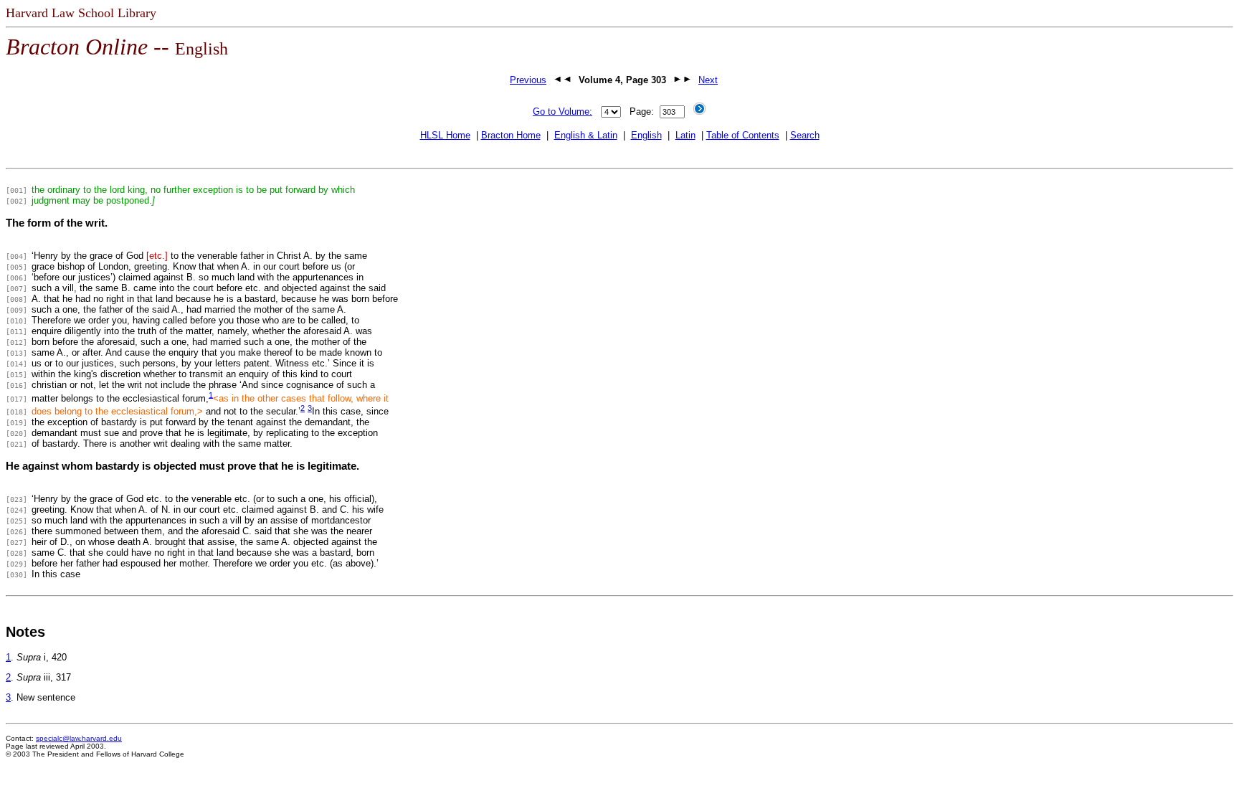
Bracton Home (511, 135)
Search (805, 135)
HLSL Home (445, 135)
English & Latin (585, 135)
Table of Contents (742, 135)
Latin (685, 135)
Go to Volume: (562, 111)
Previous (528, 80)
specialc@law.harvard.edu (79, 738)
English (646, 135)
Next (708, 80)
